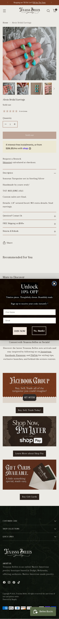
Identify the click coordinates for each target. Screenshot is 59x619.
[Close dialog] (54, 284)
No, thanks (39, 330)
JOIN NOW (20, 331)
